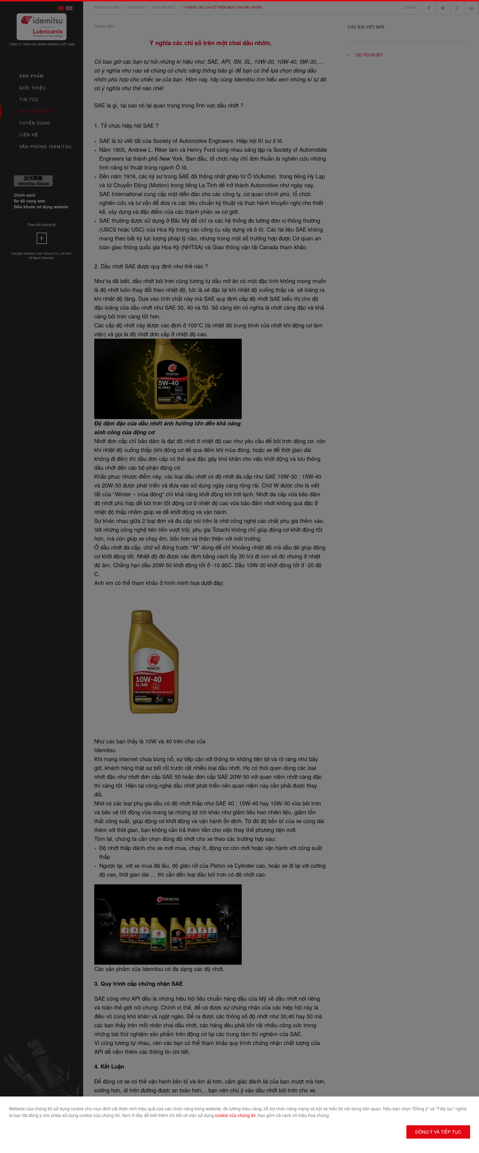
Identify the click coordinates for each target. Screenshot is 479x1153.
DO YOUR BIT (369, 55)
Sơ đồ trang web (29, 201)
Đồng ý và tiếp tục (438, 1132)
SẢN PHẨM (31, 76)
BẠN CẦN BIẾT (36, 111)
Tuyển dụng (34, 123)
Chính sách (24, 195)
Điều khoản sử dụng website (41, 206)
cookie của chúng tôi (235, 1115)
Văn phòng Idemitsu (45, 146)
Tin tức (29, 99)
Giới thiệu (32, 88)
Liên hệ (28, 134)
